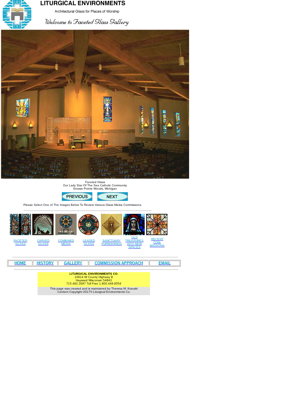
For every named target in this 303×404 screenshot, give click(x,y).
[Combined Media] (66, 222)
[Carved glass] (43, 233)
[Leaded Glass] (88, 233)
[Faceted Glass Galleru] (20, 233)
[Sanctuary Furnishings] (111, 233)
